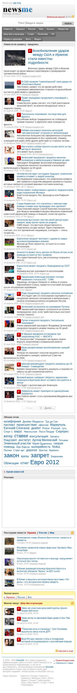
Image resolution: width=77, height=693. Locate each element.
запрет (40, 455)
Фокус (30, 187)
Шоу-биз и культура (14, 34)
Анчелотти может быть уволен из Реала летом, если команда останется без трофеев (45, 253)
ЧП (52, 34)
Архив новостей (15, 472)
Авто (44, 678)
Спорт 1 (8, 431)
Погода (33, 676)
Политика (43, 34)
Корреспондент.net (31, 76)
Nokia (56, 446)
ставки (21, 435)
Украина (20, 29)
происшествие (27, 424)
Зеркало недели (30, 94)
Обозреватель (46, 154)
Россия (32, 29)
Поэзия (8, 450)
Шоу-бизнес (33, 682)
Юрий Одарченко (42, 443)
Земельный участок (17, 443)
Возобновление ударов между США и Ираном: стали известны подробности (48, 57)
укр (14, 3)
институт (25, 440)
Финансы (36, 678)
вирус (18, 431)
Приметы (25, 678)
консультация (39, 436)
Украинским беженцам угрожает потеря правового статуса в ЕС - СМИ (42, 278)
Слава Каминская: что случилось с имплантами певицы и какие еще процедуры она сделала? (42, 205)
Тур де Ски (51, 421)
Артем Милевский (44, 440)
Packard (55, 428)
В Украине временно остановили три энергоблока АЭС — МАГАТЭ (41, 335)
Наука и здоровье (13, 39)
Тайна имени (43, 680)
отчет (24, 463)
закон (11, 455)
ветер (8, 436)
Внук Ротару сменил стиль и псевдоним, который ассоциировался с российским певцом (46, 640)
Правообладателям (65, 660)
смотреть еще (65, 651)
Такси (51, 682)
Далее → (49, 408)
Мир (41, 29)
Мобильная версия (56, 17)
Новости (8, 29)
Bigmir (28, 111)
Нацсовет (10, 440)
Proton (46, 428)
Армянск (54, 450)
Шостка (43, 450)
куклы (25, 456)
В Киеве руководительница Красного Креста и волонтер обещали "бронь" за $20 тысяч (41, 570)
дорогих (31, 450)
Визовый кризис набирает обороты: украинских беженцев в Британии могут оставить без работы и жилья (44, 380)
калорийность (40, 446)
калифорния (12, 421)
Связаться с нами (64, 663)
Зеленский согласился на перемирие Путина (45, 306)
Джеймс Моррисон (33, 421)
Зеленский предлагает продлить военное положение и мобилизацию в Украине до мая (45, 159)
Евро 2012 (44, 462)
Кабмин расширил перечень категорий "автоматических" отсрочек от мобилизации (44, 131)
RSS (69, 17)
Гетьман (63, 440)
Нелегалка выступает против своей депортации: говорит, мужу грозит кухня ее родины (43, 221)
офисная (43, 425)
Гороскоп (43, 676)
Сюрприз (62, 431)
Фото (28, 39)
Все (30, 597)
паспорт (9, 424)
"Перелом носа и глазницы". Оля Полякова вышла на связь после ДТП (44, 630)
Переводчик (27, 685)
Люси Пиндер (46, 431)
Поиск (21, 23)
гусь (64, 428)
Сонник (32, 680)
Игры (23, 682)
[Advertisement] (32, 494)
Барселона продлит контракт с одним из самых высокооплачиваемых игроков (42, 240)
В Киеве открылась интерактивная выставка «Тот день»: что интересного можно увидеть (43, 580)
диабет (36, 428)
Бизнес (50, 29)
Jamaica (54, 436)
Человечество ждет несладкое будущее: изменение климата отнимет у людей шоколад (44, 175)
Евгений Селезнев (17, 428)
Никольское (30, 431)
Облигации (11, 463)
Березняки (57, 456)
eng (19, 3)
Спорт (30, 34)
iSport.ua (31, 200)
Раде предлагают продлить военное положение (47, 293)
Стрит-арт (18, 450)
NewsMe (20, 660)
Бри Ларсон (23, 447)
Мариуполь (58, 424)
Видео (37, 39)
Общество (63, 29)
